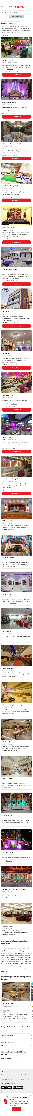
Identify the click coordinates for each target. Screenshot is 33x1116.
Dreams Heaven (7, 815)
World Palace (6, 631)
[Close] (30, 1095)
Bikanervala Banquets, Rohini (11, 144)
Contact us (4, 1074)
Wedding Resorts (21, 1061)
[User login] (31, 7)
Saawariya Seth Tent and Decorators (14, 889)
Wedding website (25, 1079)
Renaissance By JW (8, 228)
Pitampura (4, 1039)
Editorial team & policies (7, 1079)
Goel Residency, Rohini (9, 269)
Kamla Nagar (4, 1032)
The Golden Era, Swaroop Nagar (12, 705)
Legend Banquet (7, 779)
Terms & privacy (12, 1074)
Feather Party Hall (8, 60)
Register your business (6, 1077)
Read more (4, 971)
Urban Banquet (7, 437)
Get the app (16, 1109)
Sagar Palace (6, 594)
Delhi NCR (4, 21)
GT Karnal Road (5, 1046)
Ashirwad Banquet (8, 852)
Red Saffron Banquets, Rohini (11, 186)
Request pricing (16, 75)
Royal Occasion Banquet (10, 479)
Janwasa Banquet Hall (9, 102)
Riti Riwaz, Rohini (7, 742)
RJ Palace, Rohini (7, 926)
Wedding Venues (6, 1058)
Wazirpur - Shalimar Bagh (7, 1042)
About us (17, 1077)
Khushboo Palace (7, 395)
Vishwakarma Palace (8, 521)
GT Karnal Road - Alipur (7, 1035)
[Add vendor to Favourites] (29, 39)
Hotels (2, 1061)
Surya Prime (6, 353)
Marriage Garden (11, 1061)
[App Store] (6, 1088)
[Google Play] (18, 1088)
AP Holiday (5, 311)
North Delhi (11, 21)
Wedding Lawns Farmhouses (8, 1064)
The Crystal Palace (8, 668)
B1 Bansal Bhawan (8, 558)
